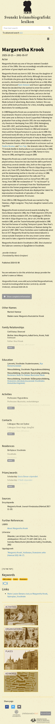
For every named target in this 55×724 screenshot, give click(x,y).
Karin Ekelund (24, 85)
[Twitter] (13, 707)
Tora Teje (23, 146)
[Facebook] (7, 707)
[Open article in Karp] (5, 582)
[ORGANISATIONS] (21, 648)
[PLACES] (21, 670)
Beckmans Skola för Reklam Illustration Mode (26, 375)
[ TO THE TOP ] (7, 569)
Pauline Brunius (8, 146)
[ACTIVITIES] (21, 626)
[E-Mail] (19, 707)
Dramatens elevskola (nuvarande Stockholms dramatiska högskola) (26, 382)
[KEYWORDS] (21, 692)
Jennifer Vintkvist (9, 252)
